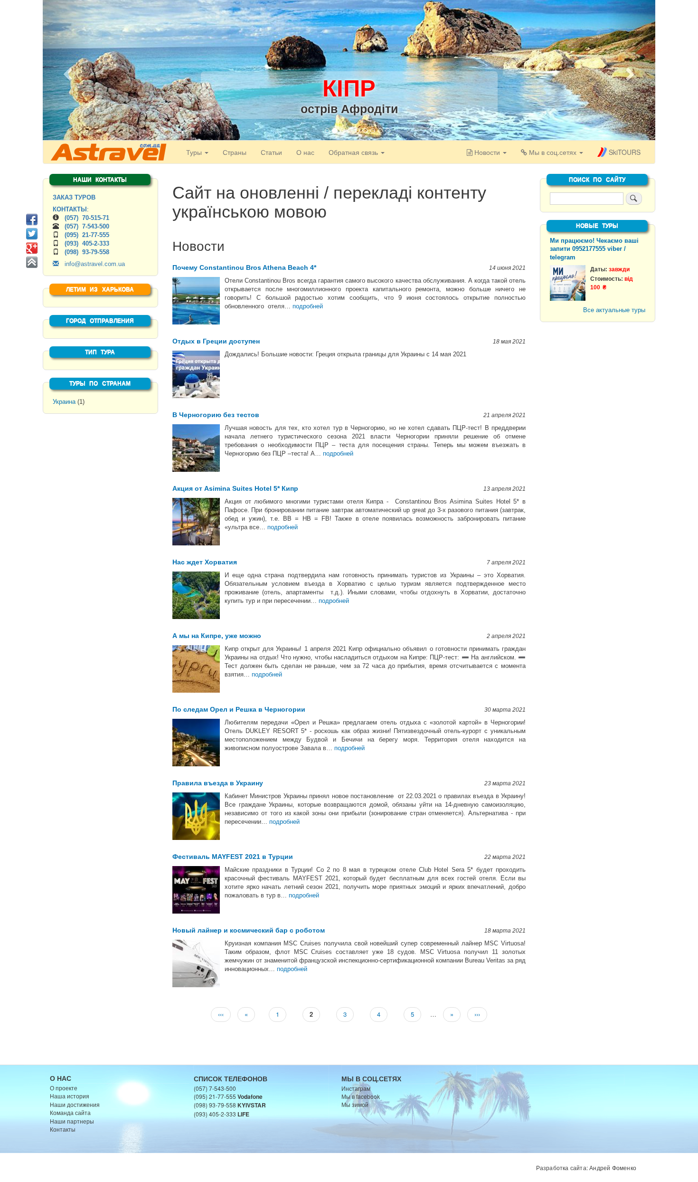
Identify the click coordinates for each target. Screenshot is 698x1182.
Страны (234, 152)
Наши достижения (75, 1104)
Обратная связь (354, 152)
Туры (195, 152)
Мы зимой (354, 1104)
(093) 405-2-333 (87, 243)
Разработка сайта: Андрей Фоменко (586, 1167)
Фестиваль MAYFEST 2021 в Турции (232, 856)
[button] (66, 71)
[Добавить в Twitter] (32, 233)
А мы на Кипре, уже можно (216, 635)
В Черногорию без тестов (215, 415)
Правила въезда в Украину (217, 783)
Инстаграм (355, 1088)
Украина (64, 401)
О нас (305, 152)
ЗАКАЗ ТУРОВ (74, 197)
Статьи (271, 152)
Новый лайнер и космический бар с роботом (248, 930)
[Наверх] (32, 262)
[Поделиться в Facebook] (32, 219)
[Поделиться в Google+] (32, 248)
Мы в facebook (360, 1096)
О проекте (63, 1088)
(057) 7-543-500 (87, 226)
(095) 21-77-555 (87, 234)
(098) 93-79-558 (87, 252)
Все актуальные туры (614, 310)
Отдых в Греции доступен (216, 341)
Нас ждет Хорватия (204, 562)
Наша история (69, 1096)
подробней (307, 306)
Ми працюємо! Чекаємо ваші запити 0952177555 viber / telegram (594, 249)
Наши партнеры (72, 1121)
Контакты (62, 1129)
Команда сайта (70, 1112)
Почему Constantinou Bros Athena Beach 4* (244, 267)
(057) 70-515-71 (87, 217)
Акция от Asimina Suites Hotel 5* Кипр (235, 488)
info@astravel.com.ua (92, 263)
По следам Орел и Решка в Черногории (238, 709)
